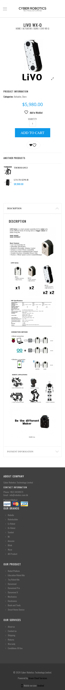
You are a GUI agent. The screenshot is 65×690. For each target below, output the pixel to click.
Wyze (10, 549)
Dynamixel (12, 583)
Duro (36, 28)
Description (14, 208)
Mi (9, 536)
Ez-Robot (11, 523)
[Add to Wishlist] (33, 145)
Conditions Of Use (15, 648)
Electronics (12, 600)
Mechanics (12, 596)
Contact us (12, 630)
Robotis (11, 515)
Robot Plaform (14, 570)
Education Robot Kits (16, 575)
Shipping (11, 635)
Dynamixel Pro (14, 588)
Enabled (40, 685)
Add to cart (32, 132)
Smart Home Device (16, 609)
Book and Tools (14, 605)
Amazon (11, 540)
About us (11, 626)
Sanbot (11, 532)
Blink (10, 545)
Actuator (27, 28)
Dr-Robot (11, 528)
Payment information (20, 451)
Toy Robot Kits (14, 579)
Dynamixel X (13, 592)
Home (18, 28)
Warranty (11, 643)
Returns (11, 639)
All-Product (12, 553)
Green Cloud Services (37, 678)
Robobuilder (13, 519)
